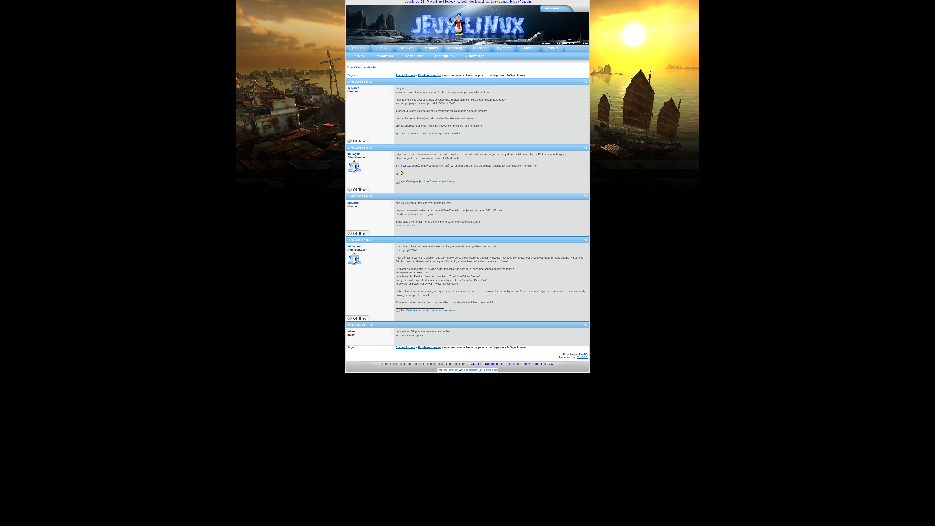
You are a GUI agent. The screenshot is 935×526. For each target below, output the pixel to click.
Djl (423, 1)
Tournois (479, 48)
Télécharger (456, 48)
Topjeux (450, 1)
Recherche (414, 57)
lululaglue (354, 154)
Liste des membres (385, 57)
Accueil (358, 48)
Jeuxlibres (412, 1)
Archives (406, 48)
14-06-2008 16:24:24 (360, 196)
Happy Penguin (520, 1)
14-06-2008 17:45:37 (360, 239)
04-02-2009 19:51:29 (360, 324)
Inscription (444, 57)
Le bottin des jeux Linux (473, 1)
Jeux (383, 48)
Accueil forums (358, 57)
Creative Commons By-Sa (537, 364)
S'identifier (474, 57)
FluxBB (583, 354)
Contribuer (550, 8)
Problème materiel (429, 75)
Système (504, 48)
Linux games (499, 1)
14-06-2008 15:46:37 (360, 147)
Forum (553, 48)
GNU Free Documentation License (493, 364)
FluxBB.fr (582, 357)
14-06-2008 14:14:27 (360, 81)
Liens (528, 48)
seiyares (353, 88)
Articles (431, 48)
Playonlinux (434, 1)
